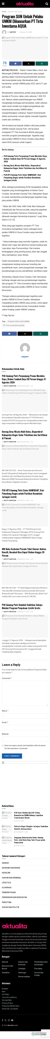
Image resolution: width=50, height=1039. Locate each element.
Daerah (5, 863)
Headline (6, 872)
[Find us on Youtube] (12, 1020)
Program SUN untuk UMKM (18, 321)
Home (4, 12)
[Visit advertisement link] (25, 780)
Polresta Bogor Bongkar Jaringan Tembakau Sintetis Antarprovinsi (31, 827)
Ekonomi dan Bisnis (15, 12)
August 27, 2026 (24, 500)
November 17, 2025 (21, 832)
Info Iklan (5, 994)
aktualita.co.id (13, 1025)
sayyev (13, 32)
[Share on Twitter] (28, 64)
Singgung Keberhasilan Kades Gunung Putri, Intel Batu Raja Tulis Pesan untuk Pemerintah (29, 840)
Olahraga (6, 887)
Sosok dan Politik (10, 907)
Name (5, 711)
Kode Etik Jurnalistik (10, 1008)
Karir (4, 991)
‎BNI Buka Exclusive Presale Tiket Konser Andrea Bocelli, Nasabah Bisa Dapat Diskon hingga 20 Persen (24, 552)
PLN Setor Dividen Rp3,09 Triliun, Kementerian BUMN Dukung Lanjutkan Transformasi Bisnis (28, 815)
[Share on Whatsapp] (42, 64)
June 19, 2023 (19, 846)
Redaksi (5, 988)
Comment (7, 678)
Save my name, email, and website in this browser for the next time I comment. (25, 747)
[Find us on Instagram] (9, 1020)
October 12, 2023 (25, 32)
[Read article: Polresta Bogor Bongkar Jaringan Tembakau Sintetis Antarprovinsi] (7, 828)
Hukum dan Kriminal (11, 877)
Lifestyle (6, 882)
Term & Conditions (9, 997)
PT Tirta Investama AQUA (13, 325)
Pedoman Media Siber (10, 1006)
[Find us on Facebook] (2, 1020)
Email (5, 722)
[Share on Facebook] (15, 64)
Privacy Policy (7, 1003)
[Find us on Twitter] (5, 1020)
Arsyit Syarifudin (10, 386)
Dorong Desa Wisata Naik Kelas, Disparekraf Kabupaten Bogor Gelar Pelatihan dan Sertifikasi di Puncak (25, 168)
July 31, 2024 (19, 821)
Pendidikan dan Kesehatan (14, 897)
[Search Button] (47, 4)
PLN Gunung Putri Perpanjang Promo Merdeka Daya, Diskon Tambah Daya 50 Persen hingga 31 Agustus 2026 (25, 159)
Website (5, 734)
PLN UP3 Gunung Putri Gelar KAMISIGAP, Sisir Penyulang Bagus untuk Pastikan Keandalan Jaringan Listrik (22, 177)
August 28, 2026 (24, 386)
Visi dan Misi (7, 1000)
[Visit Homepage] (25, 3)
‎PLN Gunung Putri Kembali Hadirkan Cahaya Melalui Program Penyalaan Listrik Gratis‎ (22, 606)
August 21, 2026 (24, 612)
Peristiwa (6, 902)
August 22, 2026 (24, 559)
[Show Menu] (3, 4)
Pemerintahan (9, 892)
